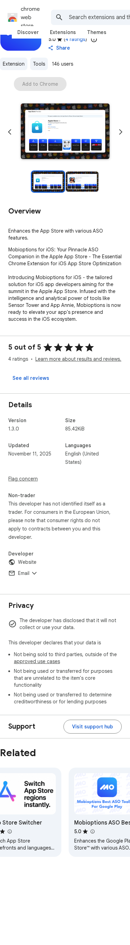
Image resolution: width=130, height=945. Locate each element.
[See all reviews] (30, 378)
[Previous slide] (10, 132)
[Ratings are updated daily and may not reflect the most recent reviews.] (94, 39)
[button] (65, 132)
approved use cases (37, 661)
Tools (39, 64)
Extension (14, 64)
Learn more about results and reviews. (78, 359)
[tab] (28, 32)
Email (23, 573)
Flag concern (23, 479)
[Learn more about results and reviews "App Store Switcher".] (9, 831)
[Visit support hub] (92, 726)
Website (27, 562)
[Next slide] (121, 132)
